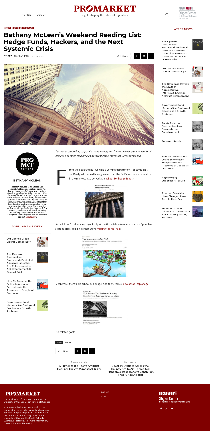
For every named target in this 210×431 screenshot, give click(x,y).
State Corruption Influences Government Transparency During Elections (176, 213)
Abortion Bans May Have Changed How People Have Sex (174, 196)
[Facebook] (137, 56)
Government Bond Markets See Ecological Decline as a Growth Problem (21, 307)
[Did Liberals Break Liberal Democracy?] (42, 242)
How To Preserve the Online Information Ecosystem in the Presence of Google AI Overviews (20, 287)
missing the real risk (108, 228)
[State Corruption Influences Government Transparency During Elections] (197, 211)
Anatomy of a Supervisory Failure (173, 179)
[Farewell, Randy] (197, 144)
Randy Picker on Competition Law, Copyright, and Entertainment (172, 128)
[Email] (151, 56)
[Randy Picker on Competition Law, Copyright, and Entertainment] (197, 126)
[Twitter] (144, 56)
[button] (166, 14)
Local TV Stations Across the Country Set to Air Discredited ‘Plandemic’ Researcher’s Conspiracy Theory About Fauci (130, 370)
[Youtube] (172, 409)
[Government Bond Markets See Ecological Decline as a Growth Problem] (42, 305)
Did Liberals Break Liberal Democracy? (19, 240)
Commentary (26, 28)
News (15, 28)
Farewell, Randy (171, 141)
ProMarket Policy (23, 423)
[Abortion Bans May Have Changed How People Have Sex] (197, 196)
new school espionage (136, 284)
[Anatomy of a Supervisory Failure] (197, 181)
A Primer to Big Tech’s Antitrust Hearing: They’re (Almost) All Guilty (79, 367)
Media (7, 28)
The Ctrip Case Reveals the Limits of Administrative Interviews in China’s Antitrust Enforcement (175, 89)
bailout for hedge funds (119, 178)
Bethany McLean (18, 56)
